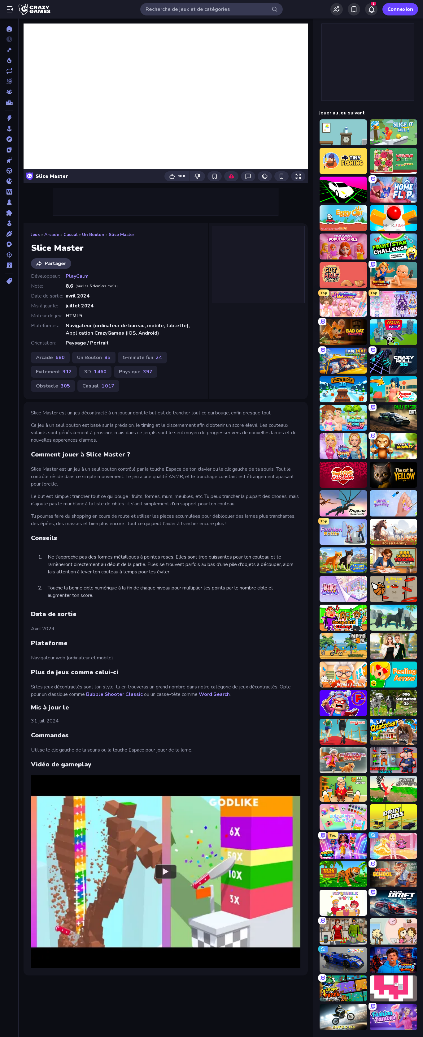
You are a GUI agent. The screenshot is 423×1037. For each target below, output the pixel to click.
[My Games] (354, 9)
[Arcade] (9, 128)
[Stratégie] (9, 244)
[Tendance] (9, 60)
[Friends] (336, 9)
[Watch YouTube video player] (166, 871)
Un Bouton (93, 235)
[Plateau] (9, 202)
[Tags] (9, 281)
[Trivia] (9, 265)
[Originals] (9, 81)
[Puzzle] (9, 213)
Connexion (400, 9)
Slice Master (121, 235)
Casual (70, 235)
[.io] (9, 181)
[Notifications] (371, 9)
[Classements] (9, 102)
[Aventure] (9, 139)
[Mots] (9, 191)
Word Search (214, 694)
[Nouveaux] (9, 50)
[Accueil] (9, 29)
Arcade (51, 235)
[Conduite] (9, 170)
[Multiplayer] (9, 92)
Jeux (35, 235)
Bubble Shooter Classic (115, 694)
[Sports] (9, 234)
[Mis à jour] (9, 71)
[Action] (9, 118)
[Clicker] (9, 160)
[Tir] (9, 255)
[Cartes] (9, 149)
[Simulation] (9, 223)
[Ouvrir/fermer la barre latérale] (9, 9)
